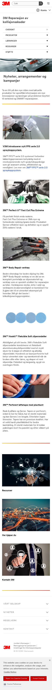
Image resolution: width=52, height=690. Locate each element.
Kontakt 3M (8, 580)
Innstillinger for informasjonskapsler (27, 648)
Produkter (11, 35)
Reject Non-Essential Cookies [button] (16, 678)
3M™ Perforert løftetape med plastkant (23, 405)
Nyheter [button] (8, 612)
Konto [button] (43, 10)
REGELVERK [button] (10, 621)
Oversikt (10, 30)
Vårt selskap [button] (12, 604)
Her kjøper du (9, 535)
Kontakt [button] (8, 629)
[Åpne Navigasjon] (48, 4)
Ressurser (11, 47)
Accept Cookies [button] (38, 678)
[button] (12, 684)
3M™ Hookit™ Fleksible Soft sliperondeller (25, 336)
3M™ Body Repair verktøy (16, 268)
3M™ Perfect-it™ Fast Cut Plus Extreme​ (23, 210)
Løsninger (11, 41)
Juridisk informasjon (21, 643)
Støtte (9, 52)
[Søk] (41, 3)
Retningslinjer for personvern (25, 646)
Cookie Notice (10, 672)
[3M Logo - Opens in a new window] (6, 3)
